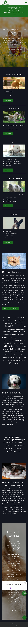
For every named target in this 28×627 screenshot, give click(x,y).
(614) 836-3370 (14, 10)
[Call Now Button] (24, 617)
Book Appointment (14, 56)
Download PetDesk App (14, 50)
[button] (24, 593)
